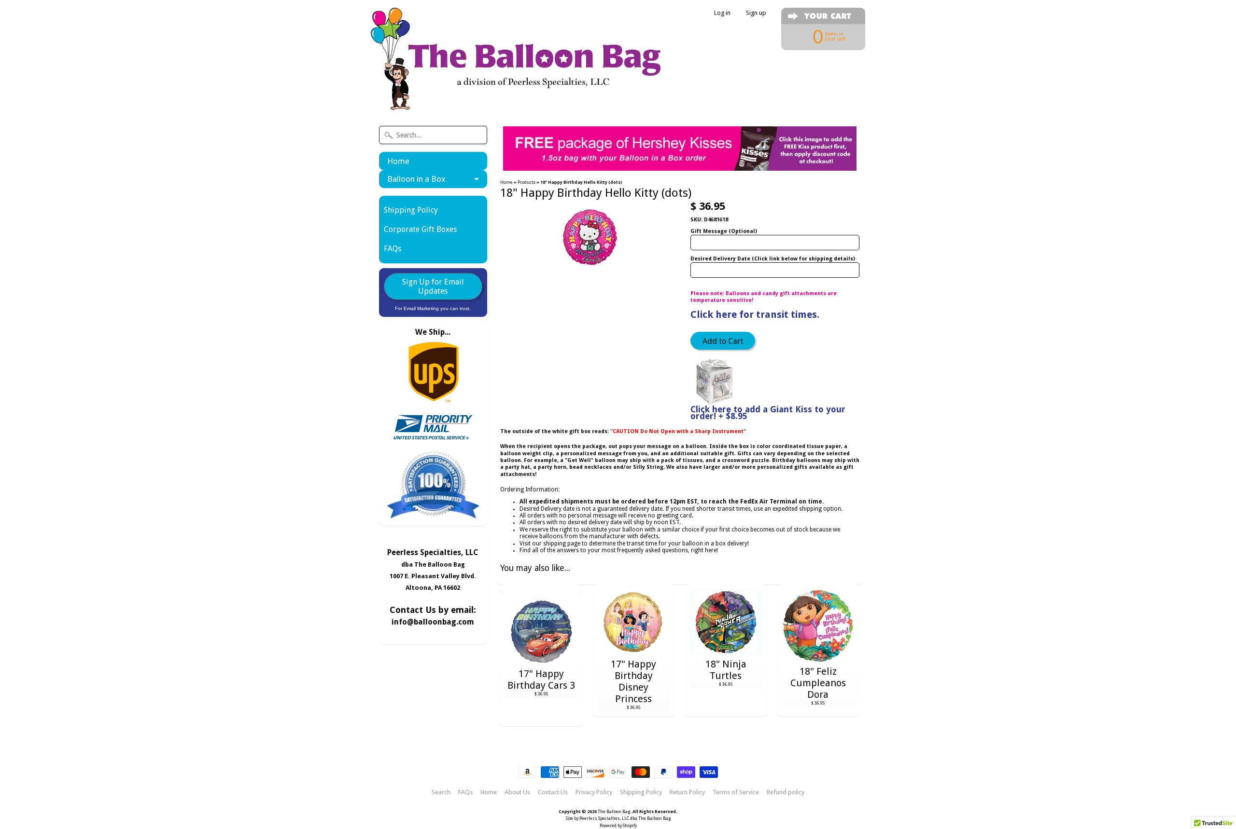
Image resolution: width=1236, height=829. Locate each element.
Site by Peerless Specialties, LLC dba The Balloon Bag (618, 818)
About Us (517, 792)
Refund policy (785, 792)
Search (441, 792)
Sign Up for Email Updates (433, 286)
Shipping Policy (411, 210)
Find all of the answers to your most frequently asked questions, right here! (619, 550)
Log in (722, 13)
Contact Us (553, 792)
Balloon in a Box (416, 179)
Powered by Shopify (618, 825)
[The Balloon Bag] (515, 97)
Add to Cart (722, 341)
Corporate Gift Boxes (420, 229)
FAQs (392, 248)
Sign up (756, 13)
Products (526, 182)
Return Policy (687, 792)
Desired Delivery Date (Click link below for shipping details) (772, 259)
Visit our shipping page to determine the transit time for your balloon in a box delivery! (634, 543)
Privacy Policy (594, 792)
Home (398, 161)
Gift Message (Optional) (723, 231)
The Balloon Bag (614, 811)
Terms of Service (736, 792)
